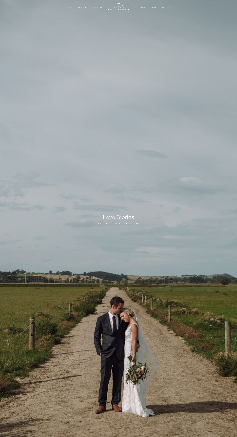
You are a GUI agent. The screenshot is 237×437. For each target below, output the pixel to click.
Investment (140, 7)
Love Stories (96, 7)
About (69, 7)
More (164, 7)
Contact (153, 7)
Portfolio (81, 7)
